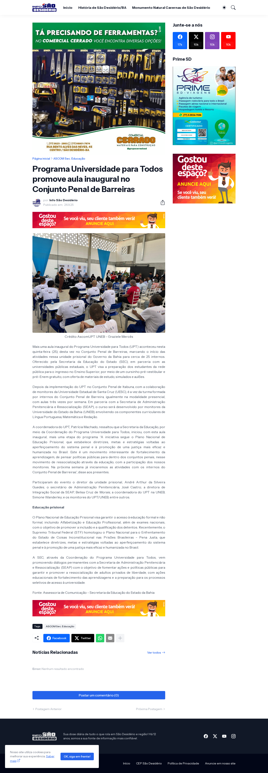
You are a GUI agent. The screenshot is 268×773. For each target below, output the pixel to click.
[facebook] (206, 736)
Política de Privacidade (183, 763)
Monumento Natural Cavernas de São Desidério (171, 7)
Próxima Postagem (149, 709)
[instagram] (233, 736)
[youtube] (224, 736)
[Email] (110, 638)
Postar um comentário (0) (99, 695)
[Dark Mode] (222, 7)
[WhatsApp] (100, 638)
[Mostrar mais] (120, 638)
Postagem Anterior (48, 709)
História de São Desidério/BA (102, 7)
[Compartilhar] (161, 202)
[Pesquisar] (231, 7)
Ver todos (154, 652)
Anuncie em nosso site (220, 763)
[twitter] (215, 736)
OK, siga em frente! (77, 756)
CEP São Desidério (149, 763)
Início (67, 7)
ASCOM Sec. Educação (69, 158)
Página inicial (41, 158)
